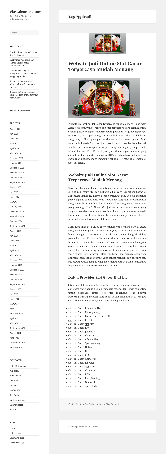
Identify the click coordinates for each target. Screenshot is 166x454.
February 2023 (16, 313)
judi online (15, 370)
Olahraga (14, 380)
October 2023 (16, 279)
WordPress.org (17, 442)
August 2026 (15, 129)
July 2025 (14, 192)
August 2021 (15, 333)
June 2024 (14, 240)
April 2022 (14, 318)
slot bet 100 (15, 390)
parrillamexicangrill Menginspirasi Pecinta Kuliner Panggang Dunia (24, 73)
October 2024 (16, 221)
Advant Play (104, 404)
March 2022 (15, 323)
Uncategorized (16, 404)
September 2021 (17, 328)
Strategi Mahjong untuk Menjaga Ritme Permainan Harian (22, 84)
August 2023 (15, 289)
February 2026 (16, 158)
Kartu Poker (15, 375)
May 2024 (14, 245)
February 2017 (16, 347)
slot (70, 320)
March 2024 (15, 255)
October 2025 (16, 177)
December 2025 (17, 167)
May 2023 (14, 303)
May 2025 (14, 201)
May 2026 (14, 143)
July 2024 (14, 235)
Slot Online (15, 395)
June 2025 (14, 197)
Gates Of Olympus (18, 366)
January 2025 (16, 206)
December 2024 (17, 211)
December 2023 (17, 269)
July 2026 (14, 133)
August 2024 (15, 231)
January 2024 (16, 265)
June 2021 (14, 337)
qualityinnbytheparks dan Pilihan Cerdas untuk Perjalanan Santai (22, 63)
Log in (12, 428)
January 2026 (16, 163)
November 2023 (17, 274)
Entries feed (15, 433)
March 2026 (15, 153)
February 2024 (16, 260)
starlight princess (18, 400)
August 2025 (15, 187)
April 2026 (14, 148)
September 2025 (17, 182)
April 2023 (14, 308)
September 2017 (17, 342)
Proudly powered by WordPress (83, 426)
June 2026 (14, 138)
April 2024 (14, 250)
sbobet (13, 385)
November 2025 (17, 172)
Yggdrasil (115, 404)
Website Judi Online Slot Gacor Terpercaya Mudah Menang (105, 66)
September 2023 (17, 284)
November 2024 (17, 216)
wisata (13, 409)
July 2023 (14, 294)
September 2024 (17, 226)
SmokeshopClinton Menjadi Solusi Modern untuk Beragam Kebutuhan (24, 95)
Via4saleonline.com (25, 11)
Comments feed (17, 438)
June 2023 (14, 299)
